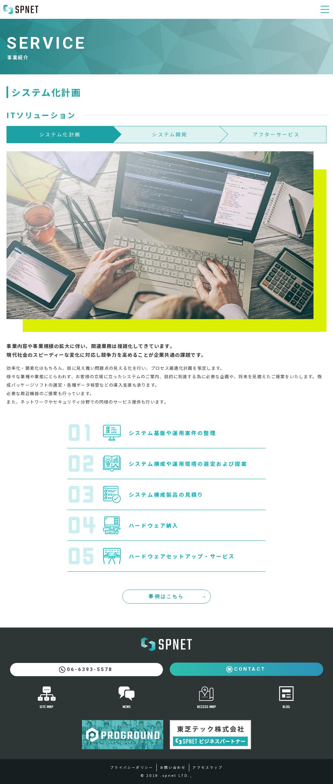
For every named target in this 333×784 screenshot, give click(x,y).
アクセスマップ (207, 767)
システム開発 (169, 134)
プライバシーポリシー (131, 767)
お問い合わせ (173, 767)
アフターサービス (276, 134)
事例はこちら (166, 596)
